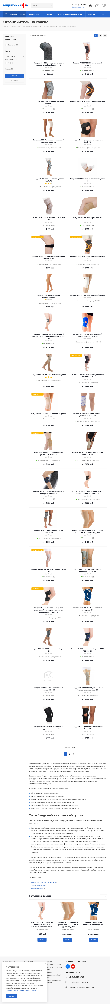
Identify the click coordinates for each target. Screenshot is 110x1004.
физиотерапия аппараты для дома (44, 882)
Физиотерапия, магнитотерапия (9, 962)
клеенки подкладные (38, 885)
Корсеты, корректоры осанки (53, 968)
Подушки (48, 961)
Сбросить (14, 80)
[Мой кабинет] (90, 5)
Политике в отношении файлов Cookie (21, 990)
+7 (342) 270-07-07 (79, 4)
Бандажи (48, 972)
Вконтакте (68, 966)
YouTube (73, 966)
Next (105, 896)
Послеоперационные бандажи (53, 981)
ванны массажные (37, 888)
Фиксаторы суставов (53, 964)
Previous (101, 896)
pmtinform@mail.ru (81, 982)
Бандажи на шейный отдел (53, 976)
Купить (42, 940)
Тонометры (28, 961)
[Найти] (50, 5)
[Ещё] (103, 14)
